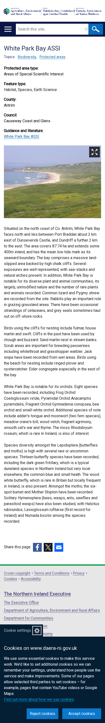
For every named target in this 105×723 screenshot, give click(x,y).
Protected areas (52, 57)
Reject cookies (42, 713)
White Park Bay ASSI (21, 136)
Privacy (78, 573)
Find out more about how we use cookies (39, 699)
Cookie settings (17, 630)
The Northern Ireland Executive (37, 594)
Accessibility (31, 579)
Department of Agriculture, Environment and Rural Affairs (52, 610)
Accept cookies (81, 713)
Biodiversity (27, 57)
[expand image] (52, 182)
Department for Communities (28, 618)
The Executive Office (21, 602)
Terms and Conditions (51, 573)
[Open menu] (8, 29)
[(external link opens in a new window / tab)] (37, 547)
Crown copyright (17, 573)
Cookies (10, 579)
